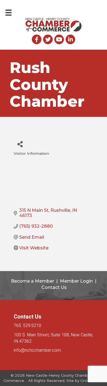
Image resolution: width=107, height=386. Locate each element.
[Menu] (8, 12)
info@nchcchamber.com (37, 350)
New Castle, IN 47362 (53, 338)
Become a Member (32, 281)
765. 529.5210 (27, 325)
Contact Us (54, 287)
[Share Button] (20, 144)
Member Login (76, 281)
